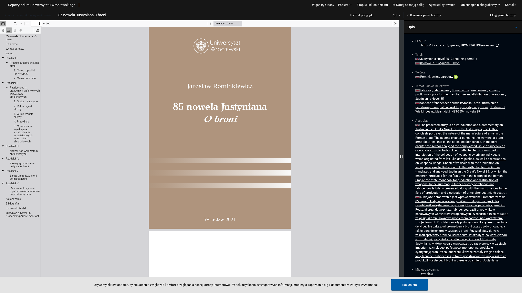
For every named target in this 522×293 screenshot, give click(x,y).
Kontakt (510, 5)
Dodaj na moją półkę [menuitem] (410, 5)
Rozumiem (409, 285)
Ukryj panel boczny (503, 15)
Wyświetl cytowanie (441, 5)
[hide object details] (401, 156)
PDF (394, 15)
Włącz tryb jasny (323, 5)
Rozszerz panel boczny (425, 15)
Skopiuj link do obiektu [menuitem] (372, 5)
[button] (463, 27)
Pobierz (343, 5)
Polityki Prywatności (364, 285)
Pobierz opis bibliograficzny (478, 5)
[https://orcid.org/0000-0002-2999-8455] (456, 77)
